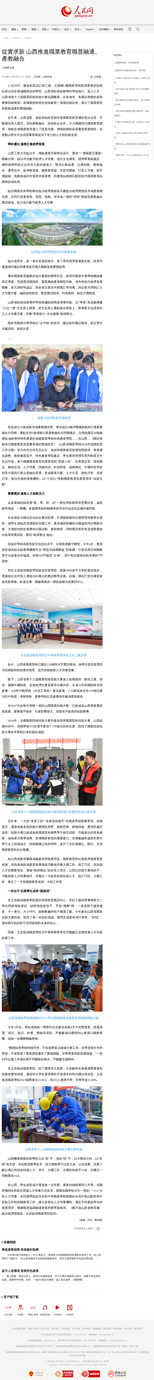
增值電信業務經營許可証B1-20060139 (72, 1346)
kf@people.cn (50, 1340)
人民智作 (69, 1315)
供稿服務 (86, 1329)
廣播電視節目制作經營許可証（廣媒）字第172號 (115, 1346)
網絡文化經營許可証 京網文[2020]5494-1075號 (63, 1352)
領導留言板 (45, 1315)
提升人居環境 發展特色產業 (20, 1270)
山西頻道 (16, 38)
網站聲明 (107, 1329)
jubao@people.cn (106, 1334)
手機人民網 (32, 1315)
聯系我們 (138, 1329)
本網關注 (28, 38)
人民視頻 (57, 1315)
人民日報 (8, 1315)
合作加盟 (76, 1329)
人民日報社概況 (19, 1329)
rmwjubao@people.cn (118, 1340)
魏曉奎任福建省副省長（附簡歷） (131, 70)
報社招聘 (45, 1329)
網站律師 (117, 1329)
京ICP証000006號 (129, 1352)
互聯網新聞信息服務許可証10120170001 (34, 1346)
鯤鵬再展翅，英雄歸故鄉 (127, 63)
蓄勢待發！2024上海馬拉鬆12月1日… (133, 155)
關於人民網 (33, 1329)
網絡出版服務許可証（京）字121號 (102, 1352)
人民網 (5, 38)
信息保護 (128, 1329)
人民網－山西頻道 (42, 76)
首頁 (4, 29)
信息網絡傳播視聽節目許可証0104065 (22, 1352)
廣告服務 (66, 1329)
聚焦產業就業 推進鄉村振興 (20, 1249)
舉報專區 (118, 29)
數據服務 (97, 1329)
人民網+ (20, 1315)
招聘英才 (55, 1329)
